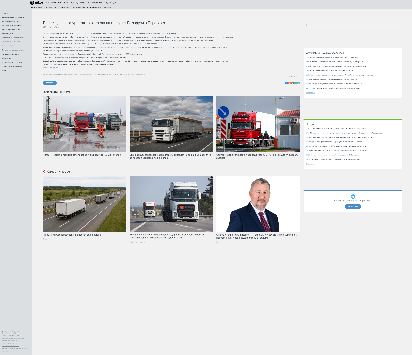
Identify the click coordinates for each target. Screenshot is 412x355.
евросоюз (137, 74)
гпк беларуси (82, 74)
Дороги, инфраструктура (11, 29)
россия (4, 340)
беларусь (25, 348)
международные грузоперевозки (66, 74)
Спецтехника (6, 58)
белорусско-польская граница (96, 74)
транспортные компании (10, 346)
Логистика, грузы (8, 34)
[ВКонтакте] (286, 83)
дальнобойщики (13, 340)
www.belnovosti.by (50, 68)
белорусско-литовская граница (117, 74)
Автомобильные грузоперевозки (13, 17)
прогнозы (5, 351)
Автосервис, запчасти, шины (12, 62)
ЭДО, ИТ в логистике (9, 25)
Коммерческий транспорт (11, 54)
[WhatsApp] (295, 83)
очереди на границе (49, 74)
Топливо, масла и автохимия (12, 66)
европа (142, 74)
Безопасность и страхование (12, 42)
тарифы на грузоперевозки (11, 348)
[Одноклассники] (289, 83)
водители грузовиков (9, 343)
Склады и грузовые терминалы (13, 50)
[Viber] (292, 83)
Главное (5, 13)
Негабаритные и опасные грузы (13, 38)
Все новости (310, 93)
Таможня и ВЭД (7, 46)
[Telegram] (298, 83)
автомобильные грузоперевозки (13, 338)
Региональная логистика (10, 21)
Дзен (4, 70)
